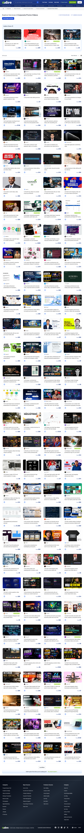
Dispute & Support (26, 801)
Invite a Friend (67, 811)
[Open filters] (81, 55)
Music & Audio (5, 798)
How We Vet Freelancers (28, 790)
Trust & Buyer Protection (28, 803)
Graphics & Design (6, 790)
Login (79, 2)
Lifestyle (4, 811)
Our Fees (66, 809)
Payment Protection (27, 796)
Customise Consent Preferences (44, 827)
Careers (65, 790)
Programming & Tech (7, 788)
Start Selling (46, 788)
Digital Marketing (6, 803)
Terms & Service (67, 803)
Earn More (46, 801)
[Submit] (38, 2)
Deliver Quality (46, 796)
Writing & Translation (7, 796)
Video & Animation (6, 793)
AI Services (5, 814)
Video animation (17, 8)
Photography (5, 801)
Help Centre (25, 806)
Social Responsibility (68, 793)
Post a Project (73, 2)
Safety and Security (68, 817)
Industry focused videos (28, 8)
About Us (66, 788)
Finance (4, 809)
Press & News (67, 798)
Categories (8, 8)
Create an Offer (47, 790)
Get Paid (45, 798)
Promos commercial (40, 8)
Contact (65, 801)
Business (4, 806)
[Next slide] (20, 34)
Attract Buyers (46, 793)
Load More (42, 767)
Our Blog (66, 796)
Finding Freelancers (27, 793)
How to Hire (25, 788)
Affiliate (65, 814)
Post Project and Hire (8, 18)
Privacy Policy (67, 806)
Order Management (27, 798)
